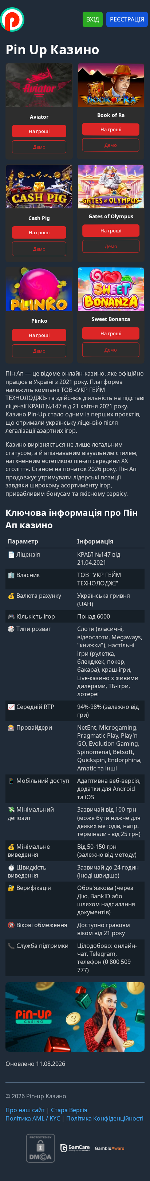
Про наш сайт (25, 1110)
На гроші (39, 131)
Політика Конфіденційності (104, 1118)
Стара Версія (69, 1110)
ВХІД (92, 19)
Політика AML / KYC (32, 1118)
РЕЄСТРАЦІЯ (127, 19)
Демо (39, 147)
